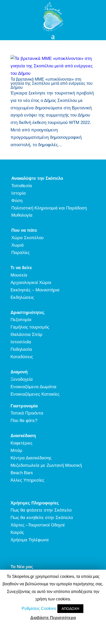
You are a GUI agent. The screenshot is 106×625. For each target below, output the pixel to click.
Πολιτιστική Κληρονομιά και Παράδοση (49, 208)
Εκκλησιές (21, 290)
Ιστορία (18, 193)
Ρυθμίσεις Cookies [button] (39, 608)
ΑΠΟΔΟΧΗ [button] (70, 609)
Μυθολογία (21, 215)
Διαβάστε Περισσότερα (53, 618)
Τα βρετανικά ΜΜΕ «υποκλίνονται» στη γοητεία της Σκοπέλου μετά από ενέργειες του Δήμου (52, 83)
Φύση (16, 200)
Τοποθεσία (21, 185)
